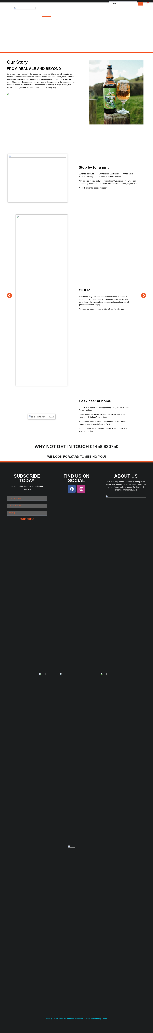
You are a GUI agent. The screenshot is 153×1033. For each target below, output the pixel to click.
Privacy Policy (52, 1019)
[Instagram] (81, 489)
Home (46, 14)
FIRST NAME (12, 495)
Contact (132, 14)
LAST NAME (12, 503)
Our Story (99, 14)
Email (9, 510)
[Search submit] (140, 4)
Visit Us (56, 14)
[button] (9, 295)
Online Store (70, 14)
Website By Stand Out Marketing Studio (91, 1019)
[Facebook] (72, 489)
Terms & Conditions (66, 1019)
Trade (122, 14)
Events (111, 14)
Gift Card (86, 14)
